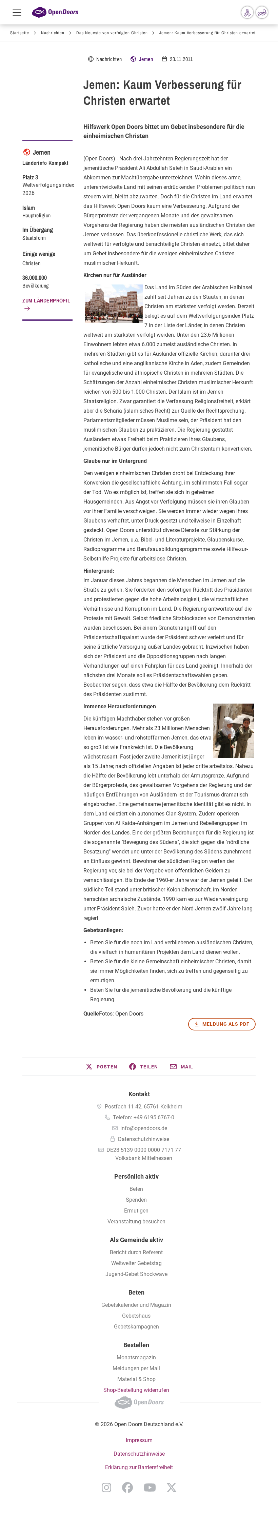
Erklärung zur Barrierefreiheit (139, 1467)
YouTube (149, 1487)
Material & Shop (136, 1379)
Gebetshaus (136, 1316)
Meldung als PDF (226, 1024)
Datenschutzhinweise (143, 1139)
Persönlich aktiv (136, 1176)
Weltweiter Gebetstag (136, 1263)
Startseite (19, 33)
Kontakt (139, 1094)
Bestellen (136, 1344)
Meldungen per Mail (136, 1368)
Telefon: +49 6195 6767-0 (143, 1117)
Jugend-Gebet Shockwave (136, 1274)
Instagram (106, 1487)
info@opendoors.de (143, 1128)
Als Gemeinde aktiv (136, 1239)
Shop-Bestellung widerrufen (136, 1390)
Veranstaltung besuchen (136, 1221)
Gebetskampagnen (136, 1326)
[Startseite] (55, 12)
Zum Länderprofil (46, 300)
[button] (101, 1066)
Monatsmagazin (136, 1357)
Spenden (136, 1200)
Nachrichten (52, 33)
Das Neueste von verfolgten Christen (112, 33)
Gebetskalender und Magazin (136, 1305)
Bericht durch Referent (136, 1252)
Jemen (146, 59)
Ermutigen (136, 1210)
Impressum (139, 1440)
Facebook (127, 1487)
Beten (136, 1189)
